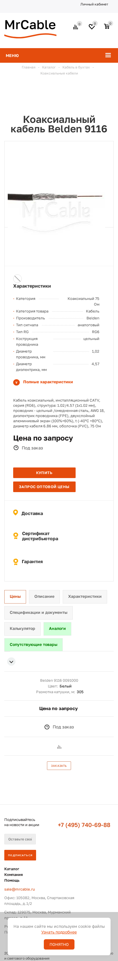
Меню (12, 55)
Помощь (11, 880)
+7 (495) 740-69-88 (84, 824)
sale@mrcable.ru (19, 889)
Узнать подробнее (59, 931)
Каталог (11, 868)
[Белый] (17, 278)
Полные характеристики (48, 381)
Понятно (59, 944)
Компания (13, 874)
